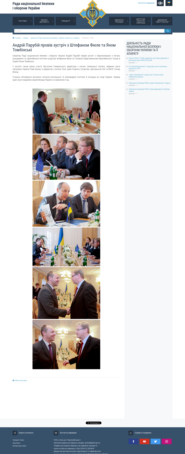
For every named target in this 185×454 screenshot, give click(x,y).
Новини (25, 38)
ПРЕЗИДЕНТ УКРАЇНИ (18, 440)
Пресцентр (65, 21)
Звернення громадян (119, 21)
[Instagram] (166, 441)
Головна (18, 38)
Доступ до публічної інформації (140, 21)
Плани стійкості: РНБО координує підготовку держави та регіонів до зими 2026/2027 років (149, 59)
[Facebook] (133, 441)
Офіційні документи (44, 21)
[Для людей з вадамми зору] (160, 3)
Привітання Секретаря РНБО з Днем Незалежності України (149, 83)
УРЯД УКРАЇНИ (16, 443)
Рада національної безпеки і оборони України (33, 5)
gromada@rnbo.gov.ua (92, 443)
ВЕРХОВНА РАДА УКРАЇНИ (19, 446)
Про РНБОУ (23, 21)
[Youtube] (144, 441)
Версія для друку (21, 380)
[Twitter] (155, 441)
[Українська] (168, 2)
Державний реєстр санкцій (162, 21)
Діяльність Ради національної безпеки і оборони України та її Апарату (55, 38)
